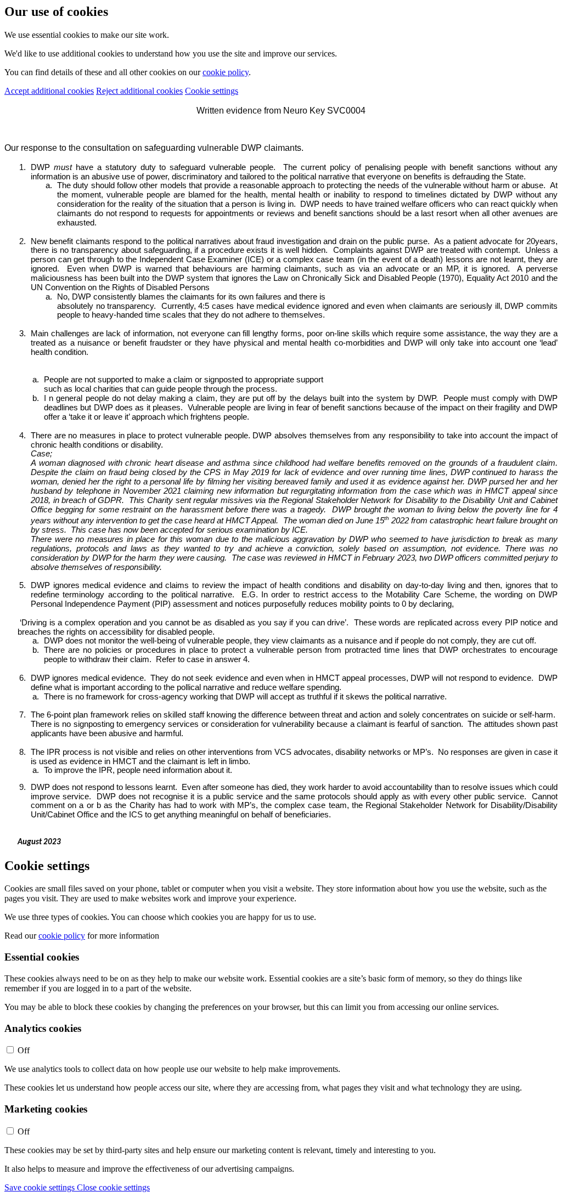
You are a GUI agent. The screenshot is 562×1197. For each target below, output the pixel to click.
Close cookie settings (113, 1187)
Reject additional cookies (139, 90)
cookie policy (226, 72)
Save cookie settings (40, 1187)
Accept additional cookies (49, 90)
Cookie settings (211, 90)
